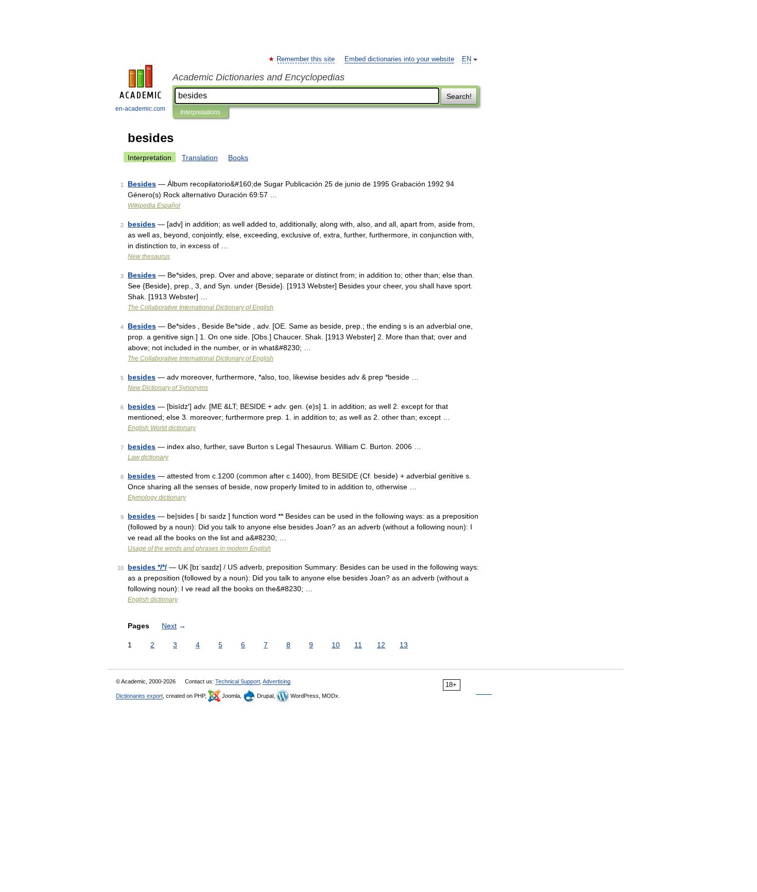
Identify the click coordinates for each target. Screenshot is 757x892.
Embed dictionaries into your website (399, 59)
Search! (459, 96)
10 (336, 645)
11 (358, 645)
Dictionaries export (139, 696)
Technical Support (237, 681)
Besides (142, 184)
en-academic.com (140, 108)
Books (238, 157)
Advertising (276, 681)
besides (142, 224)
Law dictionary (148, 457)
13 (404, 645)
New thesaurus (149, 256)
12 (381, 645)
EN (466, 59)
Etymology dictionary (157, 497)
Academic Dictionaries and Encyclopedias (259, 77)
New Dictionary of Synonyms (168, 387)
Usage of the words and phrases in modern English (199, 548)
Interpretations (200, 112)
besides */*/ (147, 567)
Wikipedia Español (154, 205)
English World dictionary (162, 428)
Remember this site (306, 59)
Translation (200, 157)
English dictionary (153, 599)
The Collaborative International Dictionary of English (200, 307)
